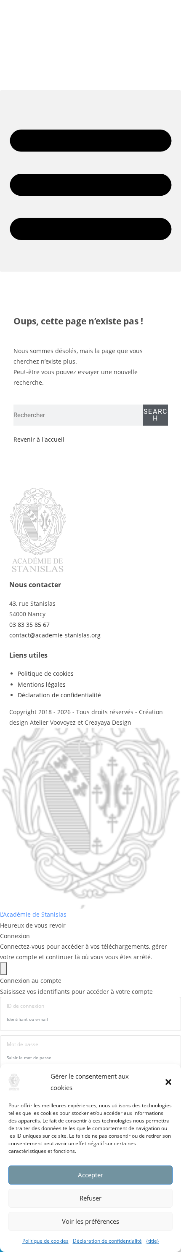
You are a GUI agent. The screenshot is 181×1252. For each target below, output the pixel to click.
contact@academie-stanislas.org (55, 635)
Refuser (90, 1198)
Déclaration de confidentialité (107, 1240)
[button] (168, 1082)
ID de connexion (25, 1005)
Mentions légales (42, 684)
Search (156, 414)
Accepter (90, 1175)
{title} (152, 1240)
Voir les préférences (90, 1221)
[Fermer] (3, 968)
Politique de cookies (45, 1240)
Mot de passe (22, 1044)
